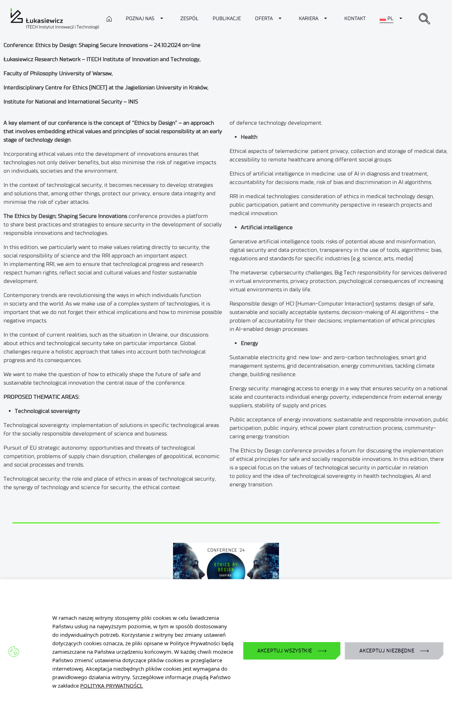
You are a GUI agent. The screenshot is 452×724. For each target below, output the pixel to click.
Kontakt (354, 19)
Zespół (189, 19)
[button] (424, 18)
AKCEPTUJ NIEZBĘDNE (387, 651)
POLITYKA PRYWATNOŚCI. (111, 685)
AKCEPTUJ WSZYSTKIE (284, 651)
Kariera (308, 19)
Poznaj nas (140, 19)
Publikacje (227, 19)
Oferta (264, 19)
